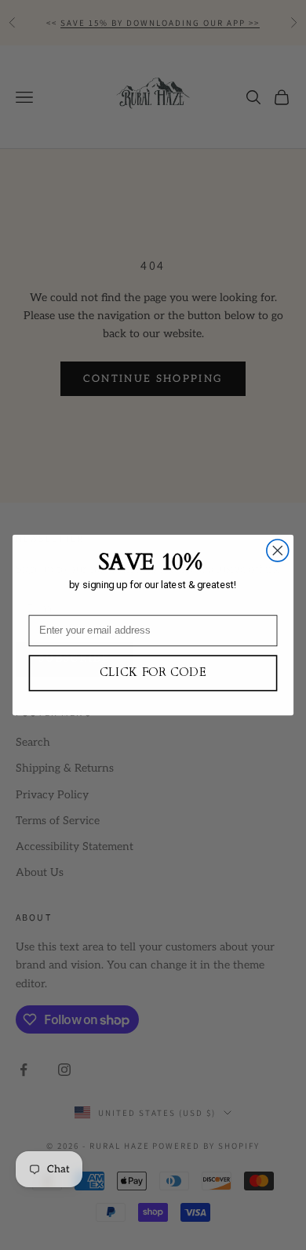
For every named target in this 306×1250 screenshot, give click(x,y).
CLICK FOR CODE (153, 673)
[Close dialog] (278, 550)
